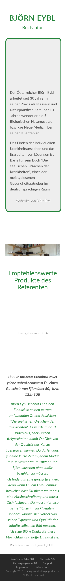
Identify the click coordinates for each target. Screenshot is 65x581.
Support (47, 563)
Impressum (22, 567)
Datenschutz (42, 567)
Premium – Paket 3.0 (22, 559)
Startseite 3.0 (47, 559)
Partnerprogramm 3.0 (25, 563)
